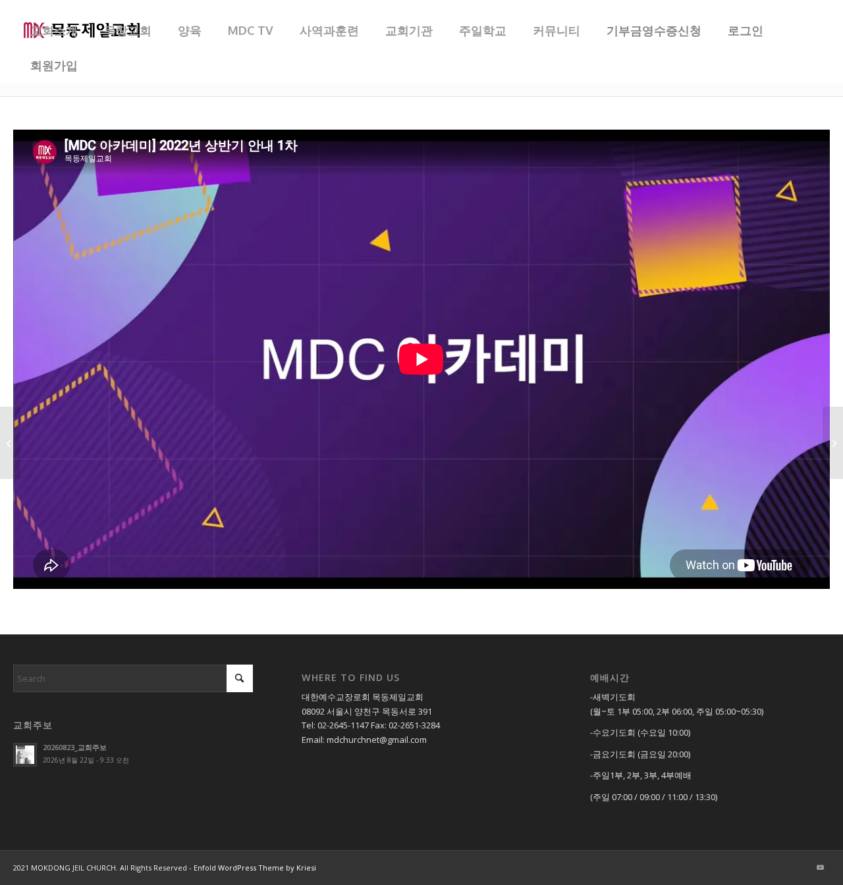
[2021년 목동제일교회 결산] (10, 443)
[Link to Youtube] (820, 867)
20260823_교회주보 (75, 747)
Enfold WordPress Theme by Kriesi (255, 867)
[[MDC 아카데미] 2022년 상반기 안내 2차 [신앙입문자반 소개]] (833, 443)
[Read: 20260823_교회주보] (25, 755)
